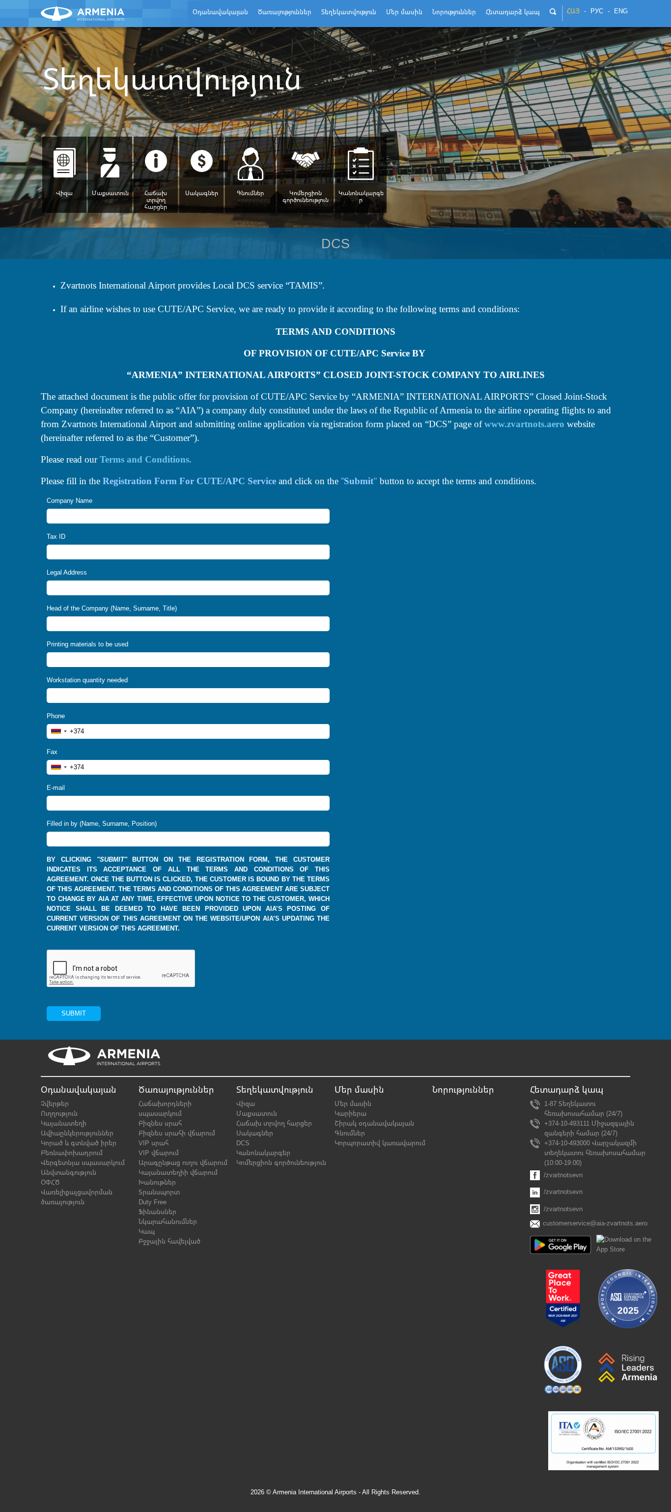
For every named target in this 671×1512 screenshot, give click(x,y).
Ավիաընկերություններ (77, 1133)
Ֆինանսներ (157, 1212)
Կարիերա (350, 1113)
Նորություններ (463, 1090)
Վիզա (64, 193)
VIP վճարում (159, 1153)
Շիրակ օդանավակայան (374, 1123)
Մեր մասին (353, 1103)
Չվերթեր (55, 1103)
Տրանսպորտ (159, 1192)
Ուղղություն (59, 1113)
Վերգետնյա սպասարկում (83, 1162)
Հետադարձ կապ (566, 1090)
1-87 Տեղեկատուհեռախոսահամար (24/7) (583, 1108)
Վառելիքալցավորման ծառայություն (76, 1197)
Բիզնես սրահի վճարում (177, 1133)
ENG (621, 11)
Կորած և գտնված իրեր (78, 1143)
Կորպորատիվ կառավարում (380, 1143)
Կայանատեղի (63, 1123)
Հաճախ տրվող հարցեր (155, 200)
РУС (596, 11)
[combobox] (65, 731)
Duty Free (153, 1202)
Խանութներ (157, 1182)
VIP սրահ (153, 1143)
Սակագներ (201, 193)
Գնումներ (250, 193)
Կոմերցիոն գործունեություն (305, 197)
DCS (243, 1143)
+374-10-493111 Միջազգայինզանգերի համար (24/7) (589, 1128)
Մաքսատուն (110, 193)
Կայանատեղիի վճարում (178, 1172)
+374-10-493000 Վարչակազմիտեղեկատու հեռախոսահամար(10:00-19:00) (594, 1152)
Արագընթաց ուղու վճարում (183, 1162)
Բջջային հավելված (169, 1241)
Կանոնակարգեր (361, 197)
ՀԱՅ (573, 11)
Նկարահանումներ (168, 1221)
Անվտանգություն (68, 1172)
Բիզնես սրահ (160, 1123)
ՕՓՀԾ (50, 1182)
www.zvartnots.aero (524, 424)
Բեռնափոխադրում (72, 1153)
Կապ (147, 1231)
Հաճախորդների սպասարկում (165, 1108)
